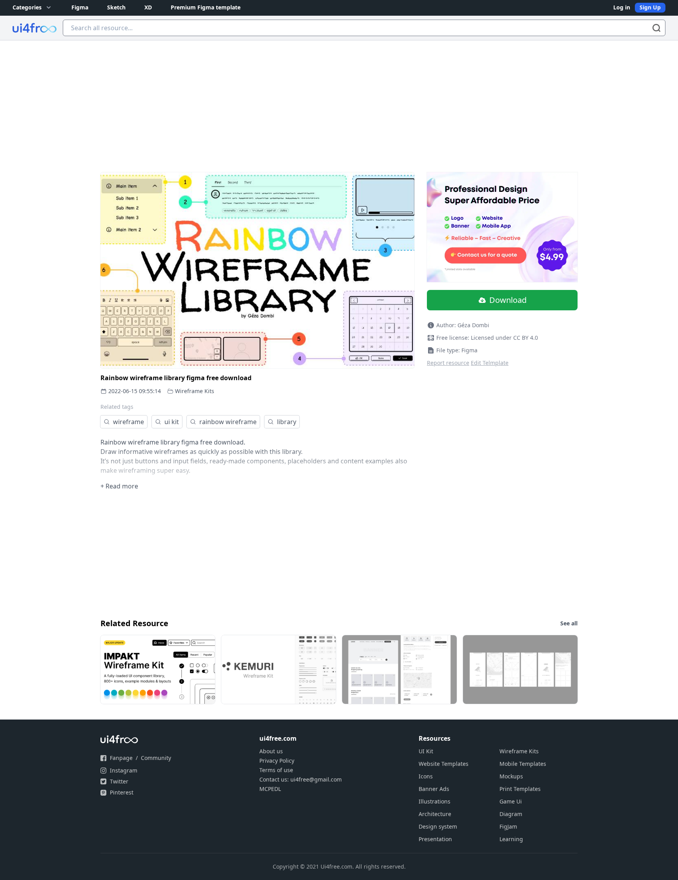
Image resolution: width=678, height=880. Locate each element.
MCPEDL (270, 789)
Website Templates (443, 763)
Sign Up (650, 7)
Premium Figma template (206, 7)
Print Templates (520, 789)
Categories (27, 7)
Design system (438, 826)
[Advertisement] (339, 99)
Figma (79, 7)
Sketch (116, 7)
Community (156, 758)
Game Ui (510, 801)
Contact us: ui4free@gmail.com (300, 779)
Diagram (510, 814)
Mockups (511, 776)
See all (569, 623)
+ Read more (119, 486)
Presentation (435, 839)
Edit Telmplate (489, 362)
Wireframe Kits (194, 391)
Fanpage (121, 758)
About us (271, 751)
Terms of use (276, 770)
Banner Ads (434, 789)
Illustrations (434, 801)
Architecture (435, 814)
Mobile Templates (522, 763)
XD (148, 7)
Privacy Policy (276, 760)
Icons (426, 776)
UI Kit (426, 751)
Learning (511, 839)
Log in (621, 7)
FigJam (508, 826)
